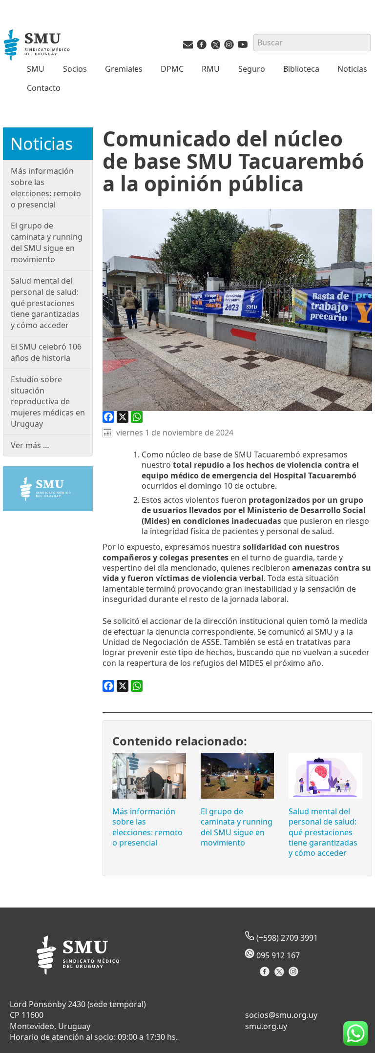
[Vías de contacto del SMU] (188, 46)
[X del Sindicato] (280, 974)
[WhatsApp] (137, 417)
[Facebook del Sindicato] (266, 974)
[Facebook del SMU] (202, 46)
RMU (211, 68)
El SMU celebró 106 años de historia (46, 352)
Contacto (44, 88)
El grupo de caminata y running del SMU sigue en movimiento (236, 827)
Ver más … (30, 445)
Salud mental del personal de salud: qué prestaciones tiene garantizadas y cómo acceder (323, 832)
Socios (75, 68)
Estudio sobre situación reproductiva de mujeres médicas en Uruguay (48, 401)
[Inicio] (37, 45)
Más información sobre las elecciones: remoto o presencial (147, 827)
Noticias (352, 68)
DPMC (172, 68)
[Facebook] (108, 417)
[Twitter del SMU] (215, 46)
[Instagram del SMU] (229, 46)
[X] (122, 417)
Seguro (251, 68)
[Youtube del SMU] (243, 46)
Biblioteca (301, 68)
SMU (35, 68)
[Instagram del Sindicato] (295, 974)
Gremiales (124, 68)
